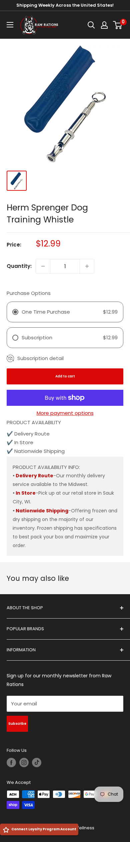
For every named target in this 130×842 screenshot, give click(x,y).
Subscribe (17, 723)
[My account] (104, 25)
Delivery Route (34, 475)
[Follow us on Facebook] (11, 762)
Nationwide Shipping (42, 510)
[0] (118, 25)
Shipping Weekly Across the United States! (65, 5)
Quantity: (19, 266)
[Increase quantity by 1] (87, 266)
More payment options (65, 412)
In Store (26, 493)
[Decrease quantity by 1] (43, 266)
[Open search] (91, 25)
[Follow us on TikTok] (36, 762)
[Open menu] (10, 24)
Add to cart (65, 376)
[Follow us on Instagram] (24, 762)
